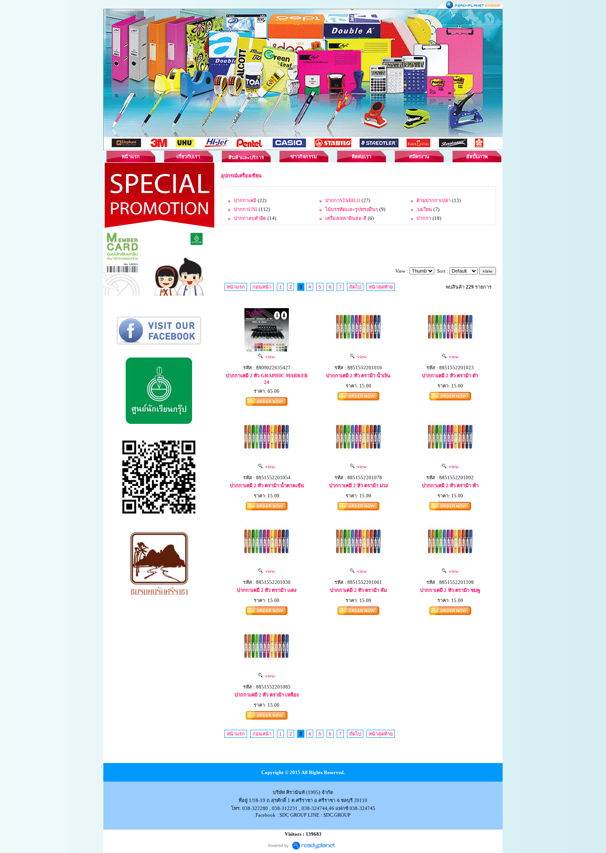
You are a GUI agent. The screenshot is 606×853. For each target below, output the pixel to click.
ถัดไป (355, 287)
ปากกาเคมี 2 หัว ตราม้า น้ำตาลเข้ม (267, 485)
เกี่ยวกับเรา (188, 156)
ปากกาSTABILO (343, 200)
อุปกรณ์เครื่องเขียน (241, 175)
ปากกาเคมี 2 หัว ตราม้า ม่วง (358, 485)
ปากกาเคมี (245, 200)
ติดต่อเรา (361, 156)
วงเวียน (424, 209)
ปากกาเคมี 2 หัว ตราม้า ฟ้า (450, 485)
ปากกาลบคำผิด (250, 218)
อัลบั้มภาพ (477, 156)
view (269, 356)
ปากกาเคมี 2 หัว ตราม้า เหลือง (267, 694)
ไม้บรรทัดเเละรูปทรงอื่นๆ (351, 209)
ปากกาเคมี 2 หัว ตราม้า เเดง (266, 590)
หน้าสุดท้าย (381, 287)
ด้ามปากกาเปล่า (434, 200)
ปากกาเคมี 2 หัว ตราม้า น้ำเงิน (358, 375)
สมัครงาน (419, 156)
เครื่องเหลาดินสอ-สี (345, 218)
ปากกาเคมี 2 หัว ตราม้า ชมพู (450, 590)
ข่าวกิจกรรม (304, 156)
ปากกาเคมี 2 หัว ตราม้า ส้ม (358, 590)
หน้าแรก (131, 156)
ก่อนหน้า (262, 287)
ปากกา (424, 218)
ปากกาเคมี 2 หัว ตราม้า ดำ (450, 375)
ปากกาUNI (245, 209)
